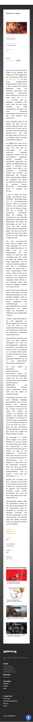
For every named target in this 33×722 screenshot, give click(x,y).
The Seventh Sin (20, 476)
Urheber (5, 686)
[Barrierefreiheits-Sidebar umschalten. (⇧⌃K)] (28, 717)
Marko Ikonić (6, 677)
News (4, 688)
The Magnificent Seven (13, 79)
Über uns (5, 703)
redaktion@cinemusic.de (9, 672)
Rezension (6, 683)
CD (7, 51)
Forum (5, 705)
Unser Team (6, 698)
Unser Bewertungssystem (10, 701)
